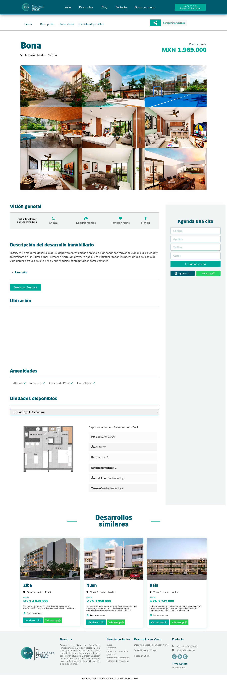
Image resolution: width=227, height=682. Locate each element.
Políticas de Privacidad (118, 661)
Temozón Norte (120, 222)
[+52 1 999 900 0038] (173, 646)
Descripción (47, 24)
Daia (154, 586)
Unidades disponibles (91, 24)
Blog (104, 7)
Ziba (27, 586)
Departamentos (86, 222)
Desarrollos (86, 7)
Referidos (111, 647)
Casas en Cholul (142, 655)
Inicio (67, 7)
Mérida (145, 222)
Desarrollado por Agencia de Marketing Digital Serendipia (163, 678)
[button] (174, 22)
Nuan (91, 586)
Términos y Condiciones (118, 657)
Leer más (21, 272)
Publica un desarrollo (117, 651)
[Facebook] (179, 656)
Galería (28, 24)
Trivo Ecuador (179, 667)
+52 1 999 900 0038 (187, 646)
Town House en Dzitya (145, 650)
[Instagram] (174, 656)
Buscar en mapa (145, 7)
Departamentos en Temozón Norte (151, 644)
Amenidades (67, 24)
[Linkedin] (185, 656)
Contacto (121, 7)
